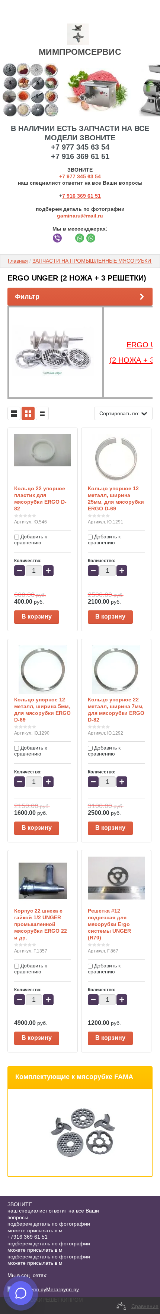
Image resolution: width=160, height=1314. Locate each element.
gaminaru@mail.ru (80, 216)
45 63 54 (90, 176)
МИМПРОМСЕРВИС (80, 52)
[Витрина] (28, 413)
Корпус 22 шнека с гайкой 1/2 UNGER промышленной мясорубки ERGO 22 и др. (40, 924)
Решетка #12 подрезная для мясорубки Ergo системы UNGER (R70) (109, 924)
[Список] (13, 413)
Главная (18, 261)
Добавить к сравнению (30, 539)
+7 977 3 (69, 176)
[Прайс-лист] (42, 413)
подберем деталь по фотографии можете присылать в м (48, 1227)
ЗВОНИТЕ (19, 1204)
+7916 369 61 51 (27, 1237)
